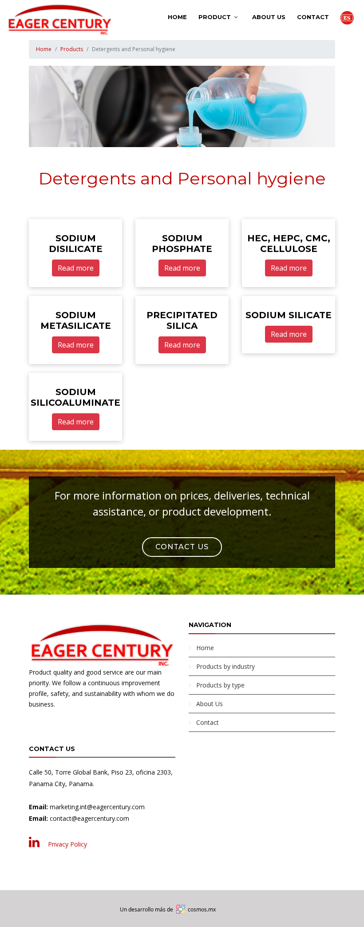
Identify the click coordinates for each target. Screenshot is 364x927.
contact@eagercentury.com (89, 818)
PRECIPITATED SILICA (182, 320)
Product (214, 16)
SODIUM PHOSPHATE (182, 243)
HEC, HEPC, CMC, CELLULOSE (288, 243)
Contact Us (182, 547)
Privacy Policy (67, 844)
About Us (268, 16)
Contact (313, 16)
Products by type (220, 685)
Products (71, 49)
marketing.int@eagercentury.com (97, 807)
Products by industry (225, 666)
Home (177, 16)
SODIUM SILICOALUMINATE (75, 397)
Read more (76, 268)
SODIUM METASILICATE (75, 320)
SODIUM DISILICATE (76, 243)
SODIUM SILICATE (288, 315)
